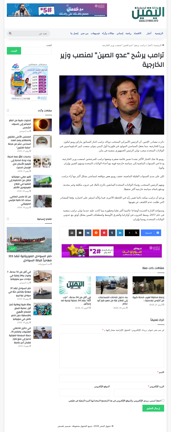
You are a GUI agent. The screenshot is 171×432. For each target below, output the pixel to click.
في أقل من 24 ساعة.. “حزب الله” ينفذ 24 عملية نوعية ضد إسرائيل (76, 300)
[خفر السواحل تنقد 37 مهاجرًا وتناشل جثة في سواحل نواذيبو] (42, 292)
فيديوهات (95, 33)
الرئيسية (159, 33)
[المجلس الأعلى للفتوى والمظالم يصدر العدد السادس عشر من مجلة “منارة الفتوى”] (42, 141)
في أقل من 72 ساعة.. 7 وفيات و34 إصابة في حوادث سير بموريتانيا (19, 275)
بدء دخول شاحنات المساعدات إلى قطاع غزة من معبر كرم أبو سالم (112, 300)
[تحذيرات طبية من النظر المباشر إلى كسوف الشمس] (42, 125)
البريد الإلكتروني (156, 386)
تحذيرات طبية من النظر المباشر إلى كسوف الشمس (20, 124)
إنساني (120, 33)
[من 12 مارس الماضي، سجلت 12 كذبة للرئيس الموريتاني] (42, 201)
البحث (49, 45)
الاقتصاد (137, 33)
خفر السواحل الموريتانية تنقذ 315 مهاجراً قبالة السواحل (30, 258)
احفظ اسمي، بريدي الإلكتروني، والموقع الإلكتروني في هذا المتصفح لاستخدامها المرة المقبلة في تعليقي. (114, 400)
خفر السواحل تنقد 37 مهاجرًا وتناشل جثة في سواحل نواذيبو (19, 292)
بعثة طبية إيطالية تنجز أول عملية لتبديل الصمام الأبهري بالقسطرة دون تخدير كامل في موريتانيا (20, 311)
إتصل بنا (74, 33)
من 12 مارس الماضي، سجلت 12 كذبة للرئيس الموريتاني (20, 200)
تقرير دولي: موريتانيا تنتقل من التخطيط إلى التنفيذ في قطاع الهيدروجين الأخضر (20, 182)
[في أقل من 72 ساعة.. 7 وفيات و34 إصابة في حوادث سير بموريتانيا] (42, 276)
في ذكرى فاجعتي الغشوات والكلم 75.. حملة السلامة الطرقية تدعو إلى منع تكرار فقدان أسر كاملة (20, 335)
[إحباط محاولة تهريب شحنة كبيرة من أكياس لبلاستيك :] (148, 285)
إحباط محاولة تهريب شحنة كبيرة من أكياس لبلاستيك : (148, 299)
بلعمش (61, 426)
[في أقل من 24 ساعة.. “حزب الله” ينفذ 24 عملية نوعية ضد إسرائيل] (75, 285)
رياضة (128, 33)
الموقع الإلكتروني (102, 386)
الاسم (160, 372)
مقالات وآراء (108, 33)
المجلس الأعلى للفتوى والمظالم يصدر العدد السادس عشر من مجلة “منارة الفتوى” (19, 142)
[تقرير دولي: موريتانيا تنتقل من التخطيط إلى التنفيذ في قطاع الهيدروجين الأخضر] (42, 181)
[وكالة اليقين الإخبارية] (147, 14)
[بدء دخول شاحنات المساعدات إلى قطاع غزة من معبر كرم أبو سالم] (112, 285)
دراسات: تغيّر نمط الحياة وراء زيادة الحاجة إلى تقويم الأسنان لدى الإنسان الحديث (19, 162)
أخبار (149, 33)
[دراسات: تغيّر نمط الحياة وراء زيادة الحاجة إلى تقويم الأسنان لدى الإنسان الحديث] (42, 161)
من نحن (85, 33)
